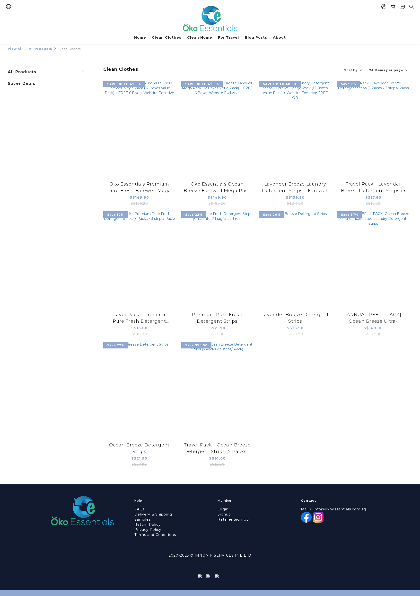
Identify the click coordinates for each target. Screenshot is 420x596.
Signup (224, 514)
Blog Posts (256, 37)
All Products (40, 49)
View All (15, 49)
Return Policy (147, 524)
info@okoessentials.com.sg (340, 509)
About (279, 37)
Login (223, 509)
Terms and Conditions (155, 535)
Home (140, 37)
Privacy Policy (147, 529)
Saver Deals (21, 83)
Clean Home (199, 37)
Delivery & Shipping (153, 514)
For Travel (228, 37)
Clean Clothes (166, 37)
